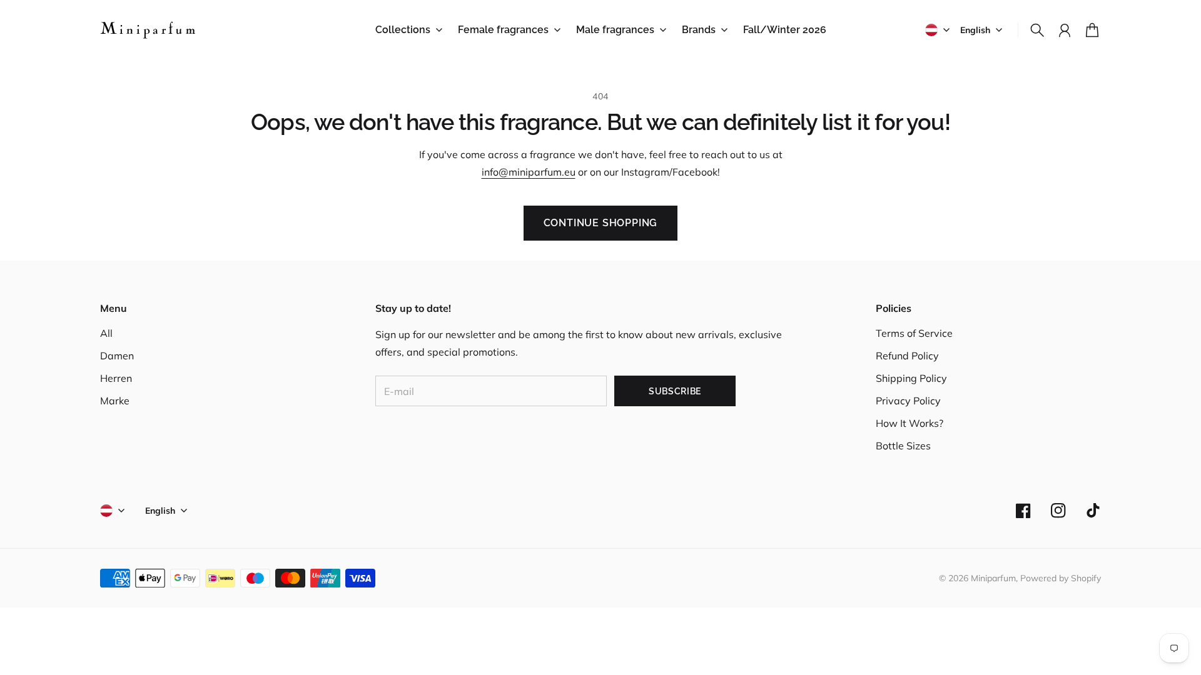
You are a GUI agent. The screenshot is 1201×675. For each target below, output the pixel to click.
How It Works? (909, 423)
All (106, 333)
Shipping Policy (911, 378)
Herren (116, 378)
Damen (117, 355)
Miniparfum (993, 578)
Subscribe (675, 391)
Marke (114, 400)
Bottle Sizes (903, 445)
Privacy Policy (908, 400)
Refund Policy (907, 355)
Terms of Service (914, 333)
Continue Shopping (601, 223)
